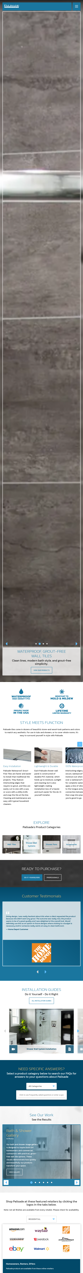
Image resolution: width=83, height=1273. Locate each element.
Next (76, 643)
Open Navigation (76, 6)
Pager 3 (43, 644)
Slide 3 (43, 1182)
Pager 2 (39, 643)
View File (70, 1049)
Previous (6, 643)
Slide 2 (39, 1182)
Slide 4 (47, 1182)
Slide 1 (35, 1182)
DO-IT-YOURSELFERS (32, 877)
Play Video (13, 1049)
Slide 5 (51, 1182)
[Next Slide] (76, 1182)
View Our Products (42, 670)
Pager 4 (47, 643)
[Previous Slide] (6, 1182)
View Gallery (14, 1172)
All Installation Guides (41, 1001)
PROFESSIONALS (53, 877)
